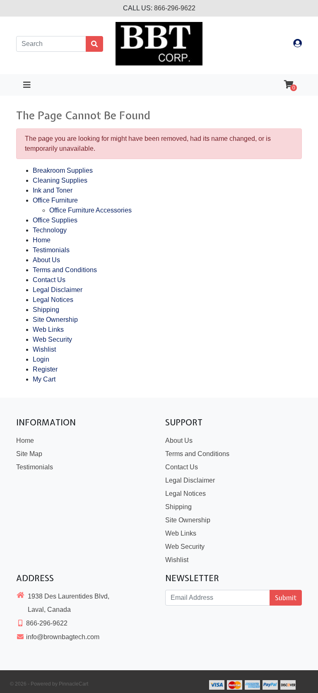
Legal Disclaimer (57, 289)
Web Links (48, 329)
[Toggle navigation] (27, 85)
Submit (285, 597)
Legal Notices (53, 299)
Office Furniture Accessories (90, 210)
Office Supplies (55, 220)
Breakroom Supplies (63, 170)
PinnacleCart (73, 684)
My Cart (44, 379)
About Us (46, 259)
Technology (50, 230)
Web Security (52, 339)
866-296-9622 (174, 8)
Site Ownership (55, 319)
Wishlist (44, 349)
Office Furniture (55, 200)
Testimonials (51, 250)
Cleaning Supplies (60, 180)
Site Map (29, 453)
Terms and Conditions (65, 269)
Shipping (46, 309)
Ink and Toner (52, 190)
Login (41, 359)
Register (45, 369)
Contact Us (49, 279)
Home (42, 240)
